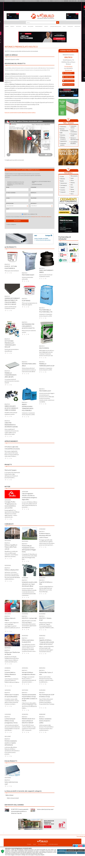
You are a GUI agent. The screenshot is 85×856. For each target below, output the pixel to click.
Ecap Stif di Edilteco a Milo (45, 583)
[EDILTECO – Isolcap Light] (29, 606)
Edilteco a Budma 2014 (12, 570)
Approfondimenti (38, 26)
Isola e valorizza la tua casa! (11, 783)
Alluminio (62, 178)
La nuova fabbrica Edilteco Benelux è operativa (10, 674)
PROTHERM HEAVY (28, 275)
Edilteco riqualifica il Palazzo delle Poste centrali (11, 547)
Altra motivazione (37, 184)
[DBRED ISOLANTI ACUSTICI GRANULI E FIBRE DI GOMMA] (12, 395)
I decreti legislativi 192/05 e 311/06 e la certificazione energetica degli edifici (29, 496)
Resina (72, 189)
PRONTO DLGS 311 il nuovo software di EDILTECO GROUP (28, 720)
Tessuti (72, 191)
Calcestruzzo (63, 183)
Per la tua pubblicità (42, 844)
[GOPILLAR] (63, 260)
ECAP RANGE (26, 300)
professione (9, 203)
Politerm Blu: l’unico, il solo (46, 673)
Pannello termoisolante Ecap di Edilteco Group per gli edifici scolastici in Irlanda (29, 697)
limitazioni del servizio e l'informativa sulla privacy (41, 216)
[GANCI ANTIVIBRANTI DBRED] (46, 259)
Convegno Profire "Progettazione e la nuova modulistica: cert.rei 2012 (10, 505)
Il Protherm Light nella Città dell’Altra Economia (12, 448)
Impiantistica (63, 141)
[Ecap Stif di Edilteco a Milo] (46, 570)
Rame (72, 187)
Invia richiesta (17, 220)
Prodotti (12, 26)
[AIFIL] (73, 260)
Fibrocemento (74, 176)
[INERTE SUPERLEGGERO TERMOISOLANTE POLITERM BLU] (29, 394)
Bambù (62, 181)
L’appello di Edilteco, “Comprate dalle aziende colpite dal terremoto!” (46, 642)
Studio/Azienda (10, 192)
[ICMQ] (63, 255)
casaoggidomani (18, 0)
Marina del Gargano (10, 470)
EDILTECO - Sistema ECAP (45, 619)
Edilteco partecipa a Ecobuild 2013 (28, 641)
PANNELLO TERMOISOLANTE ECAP (46, 364)
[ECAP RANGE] (29, 290)
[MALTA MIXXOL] (46, 332)
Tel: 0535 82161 (68, 66)
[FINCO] (73, 255)
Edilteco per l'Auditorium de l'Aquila (12, 653)
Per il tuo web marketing (44, 0)
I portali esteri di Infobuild (31, 0)
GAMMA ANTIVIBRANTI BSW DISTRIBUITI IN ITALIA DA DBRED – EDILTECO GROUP (12, 301)
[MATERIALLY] (73, 244)
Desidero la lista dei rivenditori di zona (41, 182)
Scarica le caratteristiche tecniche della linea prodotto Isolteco (20, 112)
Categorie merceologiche (55, 26)
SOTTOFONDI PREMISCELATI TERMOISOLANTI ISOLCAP (10, 344)
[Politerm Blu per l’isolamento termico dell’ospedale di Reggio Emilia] (29, 533)
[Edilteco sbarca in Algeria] (12, 606)
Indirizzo (33, 192)
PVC (72, 185)
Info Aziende (30, 26)
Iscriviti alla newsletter (58, 0)
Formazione (70, 26)
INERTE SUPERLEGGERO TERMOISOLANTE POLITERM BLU (27, 407)
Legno (72, 178)
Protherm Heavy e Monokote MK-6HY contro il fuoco (45, 535)
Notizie (24, 26)
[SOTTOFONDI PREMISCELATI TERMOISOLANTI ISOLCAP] (12, 329)
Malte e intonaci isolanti (13, 798)
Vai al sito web (68, 70)
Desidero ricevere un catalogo (15, 182)
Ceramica (62, 190)
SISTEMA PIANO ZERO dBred (29, 364)
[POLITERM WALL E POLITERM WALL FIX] (46, 295)
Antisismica (63, 126)
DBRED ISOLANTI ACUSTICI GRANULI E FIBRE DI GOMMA (11, 408)
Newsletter (77, 26)
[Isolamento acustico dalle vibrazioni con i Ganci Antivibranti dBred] (29, 570)
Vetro (72, 193)
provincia (33, 203)
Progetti (46, 26)
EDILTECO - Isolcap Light (29, 618)
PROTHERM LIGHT (45, 391)
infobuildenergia (9, 0)
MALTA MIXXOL (44, 348)
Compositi (62, 192)
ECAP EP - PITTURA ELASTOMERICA (11, 267)
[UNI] (63, 249)
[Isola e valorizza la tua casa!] (12, 770)
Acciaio (62, 176)
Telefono (33, 198)
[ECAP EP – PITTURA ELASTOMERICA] (12, 257)
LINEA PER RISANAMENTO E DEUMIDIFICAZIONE (11, 425)
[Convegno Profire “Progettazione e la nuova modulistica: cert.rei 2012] (12, 494)
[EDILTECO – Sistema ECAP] (46, 606)
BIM (61, 132)
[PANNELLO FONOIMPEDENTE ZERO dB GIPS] (12, 364)
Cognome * (34, 187)
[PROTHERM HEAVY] (29, 261)
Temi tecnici (18, 26)
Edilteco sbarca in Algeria (10, 619)
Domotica (62, 135)
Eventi (64, 26)
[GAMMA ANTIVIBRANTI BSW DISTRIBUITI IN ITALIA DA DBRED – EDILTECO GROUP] (12, 289)
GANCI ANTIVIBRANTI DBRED (46, 271)
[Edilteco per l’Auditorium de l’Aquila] (12, 640)
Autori (34, 844)
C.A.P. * (8, 208)
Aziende (6, 26)
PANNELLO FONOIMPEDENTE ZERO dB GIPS (10, 375)
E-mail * (8, 198)
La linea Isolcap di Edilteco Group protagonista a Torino (11, 720)
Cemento (62, 187)
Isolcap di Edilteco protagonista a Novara (28, 673)
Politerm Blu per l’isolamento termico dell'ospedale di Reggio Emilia (29, 548)
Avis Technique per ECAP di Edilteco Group (46, 695)
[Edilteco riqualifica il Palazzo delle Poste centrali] (12, 533)
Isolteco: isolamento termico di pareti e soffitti (45, 720)
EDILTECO (68, 57)
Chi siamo (29, 844)
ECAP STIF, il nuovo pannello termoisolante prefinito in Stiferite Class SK (19, 811)
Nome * (8, 187)
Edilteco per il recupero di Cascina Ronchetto (12, 695)
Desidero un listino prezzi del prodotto (15, 184)
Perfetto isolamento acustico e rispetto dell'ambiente (11, 743)
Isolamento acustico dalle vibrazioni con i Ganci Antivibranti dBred (29, 584)
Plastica (73, 182)
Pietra (72, 180)
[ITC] (63, 244)
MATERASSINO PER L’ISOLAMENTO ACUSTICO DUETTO (28, 326)
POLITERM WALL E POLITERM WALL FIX (45, 311)
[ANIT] (73, 249)
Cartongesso (63, 185)
